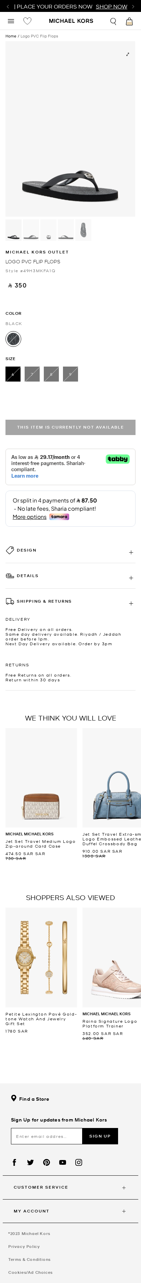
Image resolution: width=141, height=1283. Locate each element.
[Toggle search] (113, 20)
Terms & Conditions (29, 1259)
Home (10, 35)
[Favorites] (27, 21)
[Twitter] (30, 1162)
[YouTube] (62, 1162)
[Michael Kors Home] (71, 21)
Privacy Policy (24, 1246)
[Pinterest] (46, 1162)
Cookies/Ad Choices (30, 1272)
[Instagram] (78, 1162)
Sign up (100, 1136)
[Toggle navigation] (11, 20)
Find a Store (34, 1099)
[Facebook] (14, 1162)
